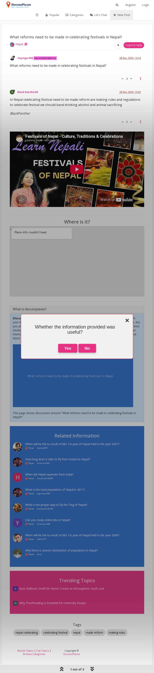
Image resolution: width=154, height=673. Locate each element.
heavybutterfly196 (45, 508)
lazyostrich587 (43, 463)
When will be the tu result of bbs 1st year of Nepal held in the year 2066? (72, 535)
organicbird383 (43, 493)
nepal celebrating (27, 632)
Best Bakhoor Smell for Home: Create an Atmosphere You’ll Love (61, 588)
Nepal (19, 44)
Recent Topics (25, 650)
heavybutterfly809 (45, 478)
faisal (39, 554)
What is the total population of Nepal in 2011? (55, 489)
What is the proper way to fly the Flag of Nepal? (56, 505)
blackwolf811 (42, 448)
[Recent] (37, 15)
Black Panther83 (27, 92)
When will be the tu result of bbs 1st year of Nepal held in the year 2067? (72, 444)
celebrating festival (55, 632)
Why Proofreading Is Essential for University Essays (52, 603)
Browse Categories (34, 654)
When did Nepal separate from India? (49, 474)
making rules (117, 632)
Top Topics (42, 650)
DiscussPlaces (71, 654)
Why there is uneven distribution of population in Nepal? (61, 550)
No (87, 348)
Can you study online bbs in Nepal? (47, 520)
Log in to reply (134, 45)
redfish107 (41, 539)
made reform (94, 632)
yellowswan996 (43, 524)
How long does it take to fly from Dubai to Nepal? (57, 459)
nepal (76, 632)
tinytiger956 (25, 58)
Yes (67, 348)
